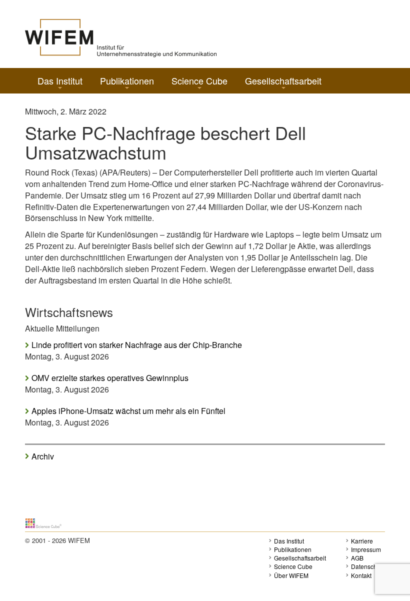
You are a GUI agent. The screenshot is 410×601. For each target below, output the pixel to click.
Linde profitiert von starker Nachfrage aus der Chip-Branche (137, 345)
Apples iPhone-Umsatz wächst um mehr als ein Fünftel (129, 411)
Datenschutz (368, 566)
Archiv (43, 456)
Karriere (362, 540)
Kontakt (361, 575)
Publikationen (127, 80)
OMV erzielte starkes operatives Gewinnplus (110, 378)
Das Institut (60, 80)
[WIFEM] (120, 37)
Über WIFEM (291, 575)
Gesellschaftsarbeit (283, 80)
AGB (357, 558)
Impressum (366, 549)
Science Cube (200, 80)
